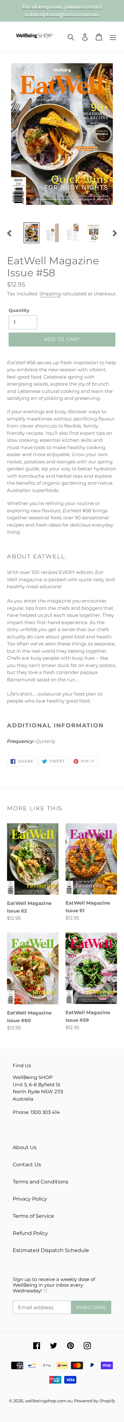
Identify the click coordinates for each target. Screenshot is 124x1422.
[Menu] (113, 37)
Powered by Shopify (94, 1400)
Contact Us (27, 1165)
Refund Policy (30, 1233)
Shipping (50, 294)
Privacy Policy (30, 1199)
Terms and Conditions (40, 1182)
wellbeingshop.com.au (49, 1400)
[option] (31, 233)
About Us (25, 1147)
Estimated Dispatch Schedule (51, 1250)
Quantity (19, 310)
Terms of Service (33, 1216)
